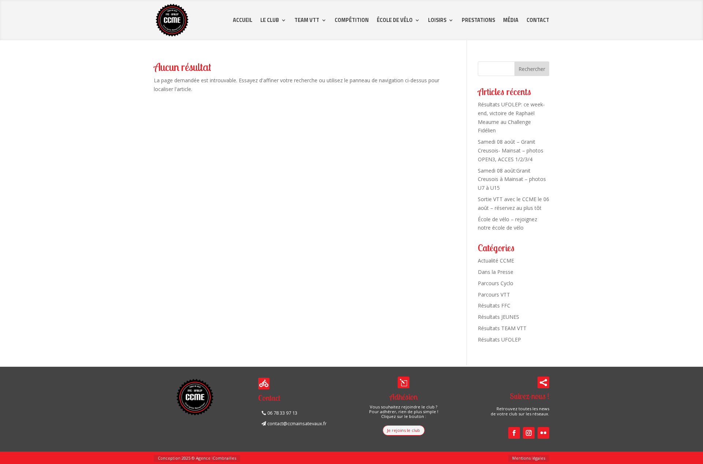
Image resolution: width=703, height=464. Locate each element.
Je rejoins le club (403, 430)
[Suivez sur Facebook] (514, 433)
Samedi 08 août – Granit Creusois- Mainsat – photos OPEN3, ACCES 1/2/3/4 (510, 150)
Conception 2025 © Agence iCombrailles (197, 458)
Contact (538, 20)
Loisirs (437, 20)
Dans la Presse (495, 271)
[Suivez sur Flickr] (543, 433)
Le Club (269, 20)
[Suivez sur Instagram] (529, 433)
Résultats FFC (494, 305)
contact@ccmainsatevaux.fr (297, 423)
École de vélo (395, 20)
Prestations (478, 20)
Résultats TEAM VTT (502, 328)
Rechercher (531, 68)
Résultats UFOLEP (499, 339)
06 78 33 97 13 (282, 413)
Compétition (352, 20)
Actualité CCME (496, 260)
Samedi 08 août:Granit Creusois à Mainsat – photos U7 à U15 (512, 179)
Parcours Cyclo (495, 283)
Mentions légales (528, 458)
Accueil (242, 20)
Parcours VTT (494, 294)
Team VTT (306, 20)
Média (510, 20)
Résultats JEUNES (498, 316)
